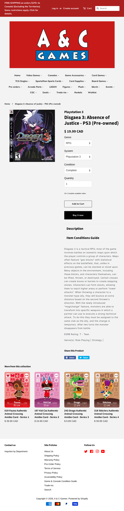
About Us (48, 451)
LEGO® (53, 86)
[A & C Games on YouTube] (103, 452)
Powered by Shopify (78, 498)
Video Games (33, 75)
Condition (69, 164)
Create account (71, 8)
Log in (55, 8)
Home (17, 75)
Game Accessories (74, 75)
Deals (46, 92)
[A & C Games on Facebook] (91, 452)
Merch (95, 86)
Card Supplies (76, 81)
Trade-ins (62, 92)
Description (75, 228)
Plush (81, 86)
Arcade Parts (35, 86)
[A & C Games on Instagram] (97, 452)
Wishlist (92, 92)
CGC (32, 92)
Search (47, 489)
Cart (89, 8)
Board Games (99, 81)
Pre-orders (14, 86)
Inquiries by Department (16, 451)
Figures (67, 86)
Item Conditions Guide (83, 238)
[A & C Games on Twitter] (86, 452)
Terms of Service (52, 468)
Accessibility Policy (53, 477)
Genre (67, 137)
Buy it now (78, 215)
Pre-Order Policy (52, 464)
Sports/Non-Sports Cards (49, 81)
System (68, 151)
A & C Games (60, 498)
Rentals (78, 92)
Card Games (98, 75)
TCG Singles (21, 81)
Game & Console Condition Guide (60, 481)
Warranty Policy (51, 460)
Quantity (69, 178)
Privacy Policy (51, 473)
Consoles (53, 75)
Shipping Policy (51, 455)
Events (109, 86)
